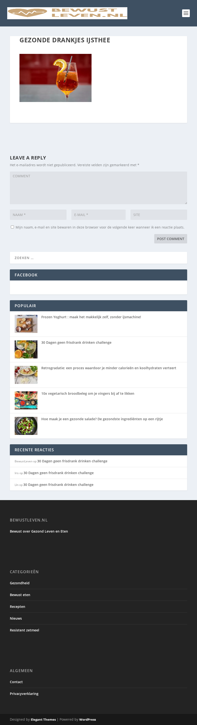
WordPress (87, 719)
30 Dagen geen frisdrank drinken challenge (76, 342)
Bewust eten (20, 594)
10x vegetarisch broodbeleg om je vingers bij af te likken (87, 393)
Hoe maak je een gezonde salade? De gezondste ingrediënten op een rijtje (102, 419)
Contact (16, 682)
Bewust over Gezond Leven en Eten (39, 531)
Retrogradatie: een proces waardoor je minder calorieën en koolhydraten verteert (108, 368)
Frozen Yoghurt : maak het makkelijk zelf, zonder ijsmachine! (91, 317)
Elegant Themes (43, 719)
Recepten (17, 606)
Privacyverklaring (24, 693)
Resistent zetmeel (24, 630)
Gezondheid (20, 583)
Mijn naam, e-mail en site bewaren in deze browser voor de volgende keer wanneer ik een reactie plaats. (100, 227)
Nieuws (16, 618)
